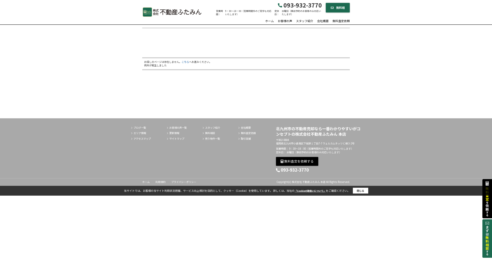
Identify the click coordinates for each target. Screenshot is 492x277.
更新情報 (174, 133)
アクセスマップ (142, 138)
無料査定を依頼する (298, 161)
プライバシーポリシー (183, 182)
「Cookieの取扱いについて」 (310, 190)
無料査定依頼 (341, 21)
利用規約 (160, 182)
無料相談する (339, 9)
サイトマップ (176, 138)
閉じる (360, 191)
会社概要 (323, 21)
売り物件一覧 (212, 138)
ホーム (269, 21)
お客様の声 (285, 21)
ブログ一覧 (140, 127)
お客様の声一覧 (178, 127)
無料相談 (210, 133)
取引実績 (246, 138)
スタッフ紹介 (304, 21)
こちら (185, 62)
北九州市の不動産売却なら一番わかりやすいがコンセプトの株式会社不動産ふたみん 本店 (318, 131)
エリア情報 (140, 133)
